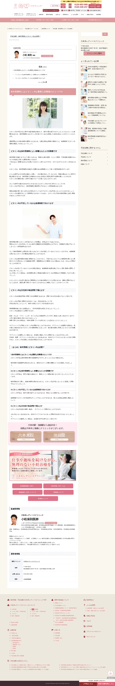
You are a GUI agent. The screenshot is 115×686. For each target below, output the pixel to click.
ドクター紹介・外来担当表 (19, 611)
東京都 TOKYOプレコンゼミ (62, 613)
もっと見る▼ (42, 82)
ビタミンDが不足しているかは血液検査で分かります (30, 78)
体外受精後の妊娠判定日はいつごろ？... (97, 137)
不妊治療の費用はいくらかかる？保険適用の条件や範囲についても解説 (30, 669)
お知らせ (58, 14)
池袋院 (98, 6)
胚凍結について (43, 498)
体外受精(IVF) (16, 642)
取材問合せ (65, 14)
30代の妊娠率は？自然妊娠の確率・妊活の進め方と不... (97, 68)
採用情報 (98, 14)
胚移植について (59, 492)
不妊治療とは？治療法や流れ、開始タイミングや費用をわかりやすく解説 (30, 665)
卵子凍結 (13, 650)
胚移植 (14, 646)
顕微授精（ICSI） (17, 644)
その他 (13, 653)
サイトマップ (91, 637)
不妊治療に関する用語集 (17, 655)
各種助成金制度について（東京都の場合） (66, 608)
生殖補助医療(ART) (16, 640)
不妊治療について (86, 153)
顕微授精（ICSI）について (27, 492)
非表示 (44, 67)
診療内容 (41, 14)
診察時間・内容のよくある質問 (95, 608)
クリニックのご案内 (94, 53)
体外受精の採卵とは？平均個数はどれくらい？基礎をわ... (97, 99)
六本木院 (91, 6)
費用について (58, 603)
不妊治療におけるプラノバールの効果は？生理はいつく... (97, 122)
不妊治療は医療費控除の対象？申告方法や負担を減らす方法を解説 (28, 667)
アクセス (14, 613)
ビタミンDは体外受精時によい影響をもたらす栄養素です (31, 74)
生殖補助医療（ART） (27, 486)
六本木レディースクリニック (32, 561)
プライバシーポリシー (94, 631)
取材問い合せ (58, 638)
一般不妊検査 (14, 635)
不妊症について (86, 157)
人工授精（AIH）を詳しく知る (70, 20)
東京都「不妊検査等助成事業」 (63, 610)
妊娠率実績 (14, 625)
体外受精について (86, 160)
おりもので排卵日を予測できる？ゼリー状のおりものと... (97, 75)
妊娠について (85, 164)
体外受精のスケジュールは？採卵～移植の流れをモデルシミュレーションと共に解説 (83, 667)
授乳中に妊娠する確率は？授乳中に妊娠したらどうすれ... (97, 83)
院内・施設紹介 (16, 616)
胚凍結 (14, 648)
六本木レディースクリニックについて (31, 14)
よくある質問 (74, 14)
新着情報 (57, 633)
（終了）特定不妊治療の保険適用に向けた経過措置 (64, 621)
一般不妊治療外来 (16, 638)
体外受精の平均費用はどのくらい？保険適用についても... (97, 114)
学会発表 (57, 635)
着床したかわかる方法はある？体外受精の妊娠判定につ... (98, 91)
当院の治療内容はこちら (106, 684)
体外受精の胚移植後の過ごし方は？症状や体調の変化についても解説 (79, 669)
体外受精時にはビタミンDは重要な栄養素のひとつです (29, 70)
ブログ (82, 14)
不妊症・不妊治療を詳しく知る (20, 20)
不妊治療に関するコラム (95, 20)
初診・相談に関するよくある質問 (96, 610)
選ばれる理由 (14, 622)
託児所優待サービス (60, 605)
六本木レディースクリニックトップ (18, 14)
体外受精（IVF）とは (58, 486)
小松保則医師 (27, 579)
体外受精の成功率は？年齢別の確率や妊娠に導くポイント (76, 665)
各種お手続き (90, 14)
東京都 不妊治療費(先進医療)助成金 (64, 615)
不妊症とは (14, 633)
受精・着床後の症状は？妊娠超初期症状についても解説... (97, 130)
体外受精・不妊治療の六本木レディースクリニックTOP (28, 600)
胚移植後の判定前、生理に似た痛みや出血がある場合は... (97, 106)
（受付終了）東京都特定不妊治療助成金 (65, 618)
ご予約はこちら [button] (88, 684)
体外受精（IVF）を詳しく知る (45, 20)
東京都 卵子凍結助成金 (61, 624)
